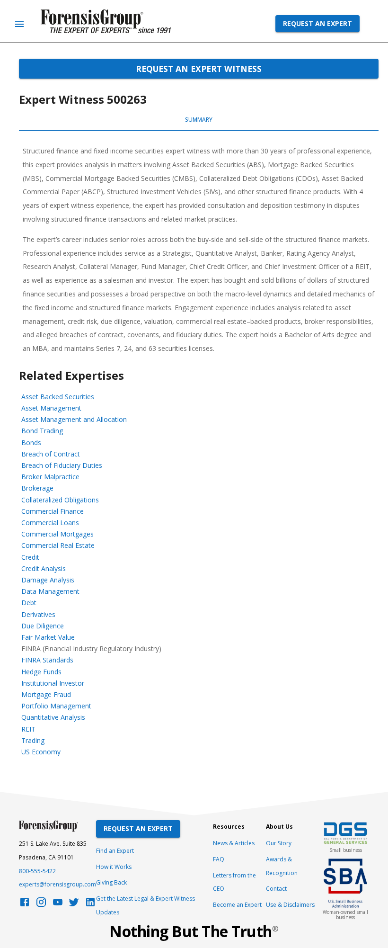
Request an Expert (317, 23)
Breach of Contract (50, 453)
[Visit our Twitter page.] (73, 904)
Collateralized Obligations (60, 499)
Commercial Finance (52, 511)
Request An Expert (138, 828)
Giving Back (111, 882)
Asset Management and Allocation (74, 419)
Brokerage (37, 487)
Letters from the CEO (234, 882)
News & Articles (234, 843)
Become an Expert (237, 905)
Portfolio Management (56, 705)
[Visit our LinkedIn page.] (90, 904)
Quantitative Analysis (53, 717)
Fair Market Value (48, 637)
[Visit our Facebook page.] (24, 904)
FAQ (218, 859)
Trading (32, 740)
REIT (28, 728)
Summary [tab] (198, 120)
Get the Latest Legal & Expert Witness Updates (145, 905)
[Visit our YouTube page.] (57, 904)
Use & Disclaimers (290, 905)
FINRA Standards (47, 659)
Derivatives (38, 614)
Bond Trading (42, 430)
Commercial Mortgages (57, 533)
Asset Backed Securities (57, 396)
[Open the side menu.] (19, 24)
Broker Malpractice (50, 476)
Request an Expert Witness (199, 68)
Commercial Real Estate (58, 545)
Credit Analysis (43, 568)
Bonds (31, 442)
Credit (30, 557)
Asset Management (51, 407)
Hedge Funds (41, 671)
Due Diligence (42, 625)
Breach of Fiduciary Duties (61, 465)
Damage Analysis (47, 579)
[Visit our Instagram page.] (41, 904)
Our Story (278, 843)
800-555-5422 (37, 871)
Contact (276, 889)
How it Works (114, 867)
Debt (28, 602)
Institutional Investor (52, 683)
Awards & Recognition (282, 866)
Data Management (50, 591)
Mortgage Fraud (46, 694)
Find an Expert (115, 851)
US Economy (41, 751)
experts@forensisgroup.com (57, 884)
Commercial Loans (50, 522)
